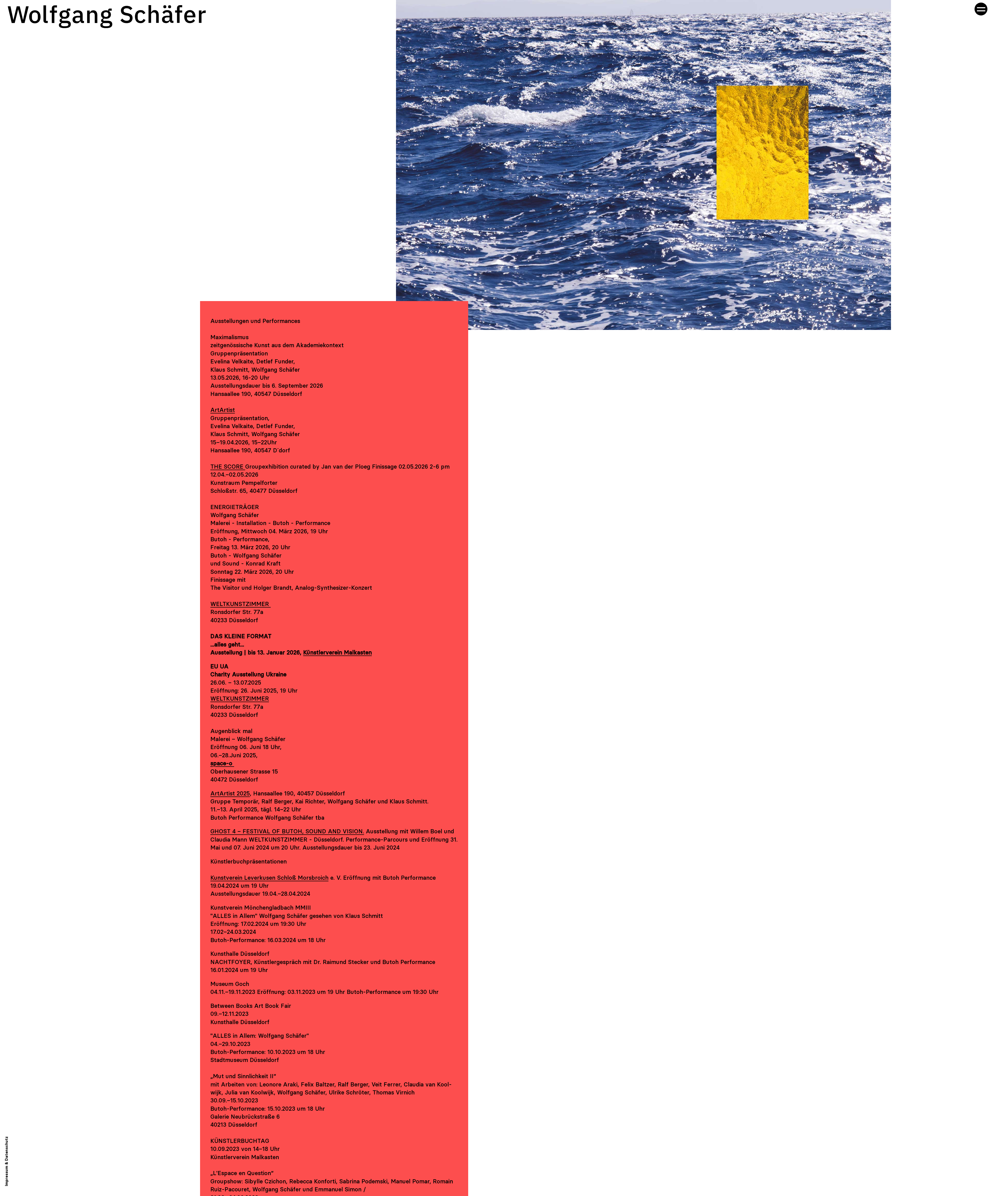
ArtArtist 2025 (230, 793)
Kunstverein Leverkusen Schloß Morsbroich (269, 877)
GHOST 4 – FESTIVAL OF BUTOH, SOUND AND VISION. (287, 831)
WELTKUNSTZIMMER (240, 604)
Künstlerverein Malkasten (337, 652)
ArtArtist (222, 409)
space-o (222, 763)
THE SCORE (227, 466)
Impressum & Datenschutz (6, 1161)
